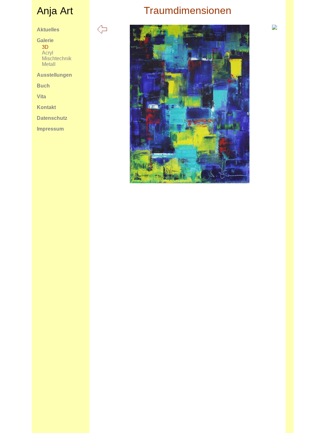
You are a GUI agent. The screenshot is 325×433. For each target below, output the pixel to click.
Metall (49, 64)
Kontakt (46, 107)
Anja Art (55, 10)
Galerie (45, 40)
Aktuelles (48, 29)
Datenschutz (52, 118)
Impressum (50, 129)
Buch (43, 85)
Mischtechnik (56, 58)
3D (45, 47)
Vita (41, 96)
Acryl (47, 52)
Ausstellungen (54, 75)
